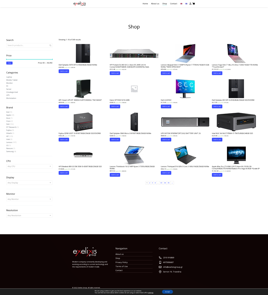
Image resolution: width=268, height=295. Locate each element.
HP (7, 136)
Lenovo (9, 142)
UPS (8, 95)
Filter (9, 63)
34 (165, 183)
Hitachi (9, 133)
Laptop (9, 77)
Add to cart (64, 71)
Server (8, 89)
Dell (7, 124)
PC (7, 86)
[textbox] (11, 166)
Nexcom (9, 148)
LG (7, 145)
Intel (8, 139)
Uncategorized (12, 92)
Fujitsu (9, 130)
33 (161, 183)
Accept (167, 292)
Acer (8, 112)
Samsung (10, 151)
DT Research (11, 127)
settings (150, 293)
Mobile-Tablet (11, 80)
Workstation (11, 98)
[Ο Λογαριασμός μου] (190, 4)
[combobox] (29, 166)
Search (50, 45)
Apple (8, 115)
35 (168, 183)
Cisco (8, 121)
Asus (8, 118)
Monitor (9, 83)
